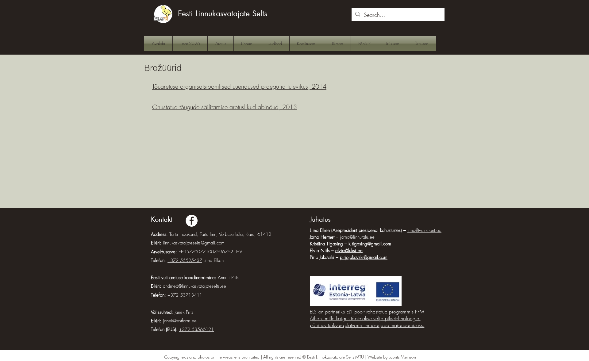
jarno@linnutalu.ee (357, 237)
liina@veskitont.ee (424, 230)
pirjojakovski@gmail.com (363, 257)
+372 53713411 (185, 295)
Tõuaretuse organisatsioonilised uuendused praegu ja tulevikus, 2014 (239, 86)
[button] (220, 43)
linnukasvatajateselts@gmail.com (194, 243)
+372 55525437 (184, 260)
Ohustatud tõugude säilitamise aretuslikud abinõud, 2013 (224, 107)
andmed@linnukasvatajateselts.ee (194, 286)
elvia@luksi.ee (349, 251)
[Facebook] (192, 221)
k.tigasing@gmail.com (369, 244)
